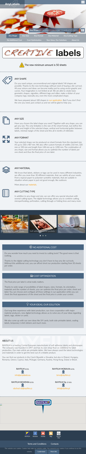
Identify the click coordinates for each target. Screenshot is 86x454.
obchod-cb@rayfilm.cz (22, 389)
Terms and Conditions (37, 444)
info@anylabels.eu (22, 375)
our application (55, 100)
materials (32, 185)
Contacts (55, 444)
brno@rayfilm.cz (63, 375)
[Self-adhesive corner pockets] (43, 224)
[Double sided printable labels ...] (71, 224)
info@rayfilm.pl (63, 389)
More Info (54, 451)
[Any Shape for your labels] (14, 224)
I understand (41, 451)
